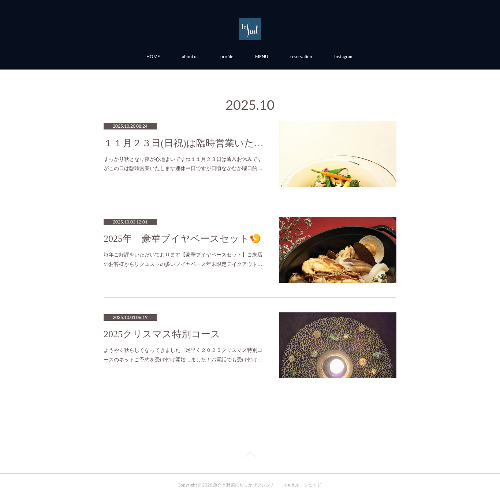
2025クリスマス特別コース (162, 334)
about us (190, 56)
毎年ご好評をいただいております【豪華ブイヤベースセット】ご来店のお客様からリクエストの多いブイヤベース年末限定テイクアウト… (183, 259)
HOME (153, 56)
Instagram (344, 56)
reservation (301, 56)
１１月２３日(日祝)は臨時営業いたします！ (184, 143)
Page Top (250, 455)
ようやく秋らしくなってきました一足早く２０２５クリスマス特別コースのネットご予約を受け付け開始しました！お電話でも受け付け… (183, 354)
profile (226, 56)
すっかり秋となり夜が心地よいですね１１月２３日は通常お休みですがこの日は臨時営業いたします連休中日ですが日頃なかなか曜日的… (183, 163)
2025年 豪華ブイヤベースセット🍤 (182, 238)
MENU (261, 56)
